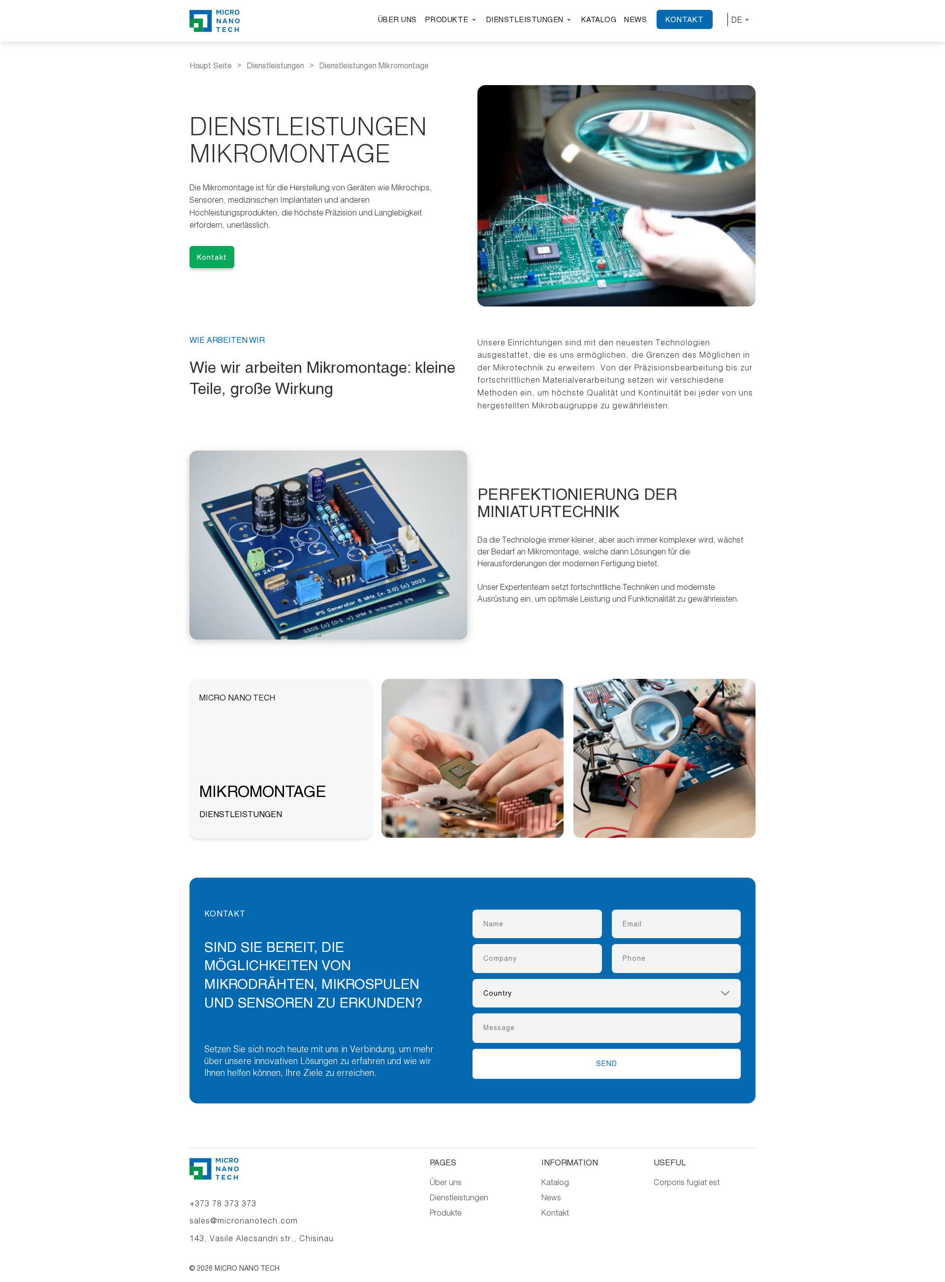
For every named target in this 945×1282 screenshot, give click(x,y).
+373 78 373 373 (222, 1203)
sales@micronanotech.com (243, 1220)
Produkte (447, 19)
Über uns (397, 19)
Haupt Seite (210, 65)
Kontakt (684, 19)
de (736, 19)
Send (606, 1064)
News (635, 19)
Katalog (599, 19)
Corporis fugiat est (687, 1182)
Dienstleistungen (525, 19)
